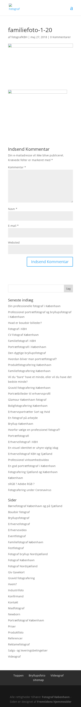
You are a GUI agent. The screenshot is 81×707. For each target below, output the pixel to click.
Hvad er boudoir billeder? (25, 323)
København (15, 478)
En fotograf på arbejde (23, 418)
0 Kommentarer (60, 37)
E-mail (13, 226)
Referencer (15, 638)
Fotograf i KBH (17, 329)
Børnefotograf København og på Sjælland (35, 506)
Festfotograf (16, 548)
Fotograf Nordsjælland (23, 566)
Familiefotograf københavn (25, 542)
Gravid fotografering (21, 578)
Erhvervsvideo (17, 530)
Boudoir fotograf (19, 512)
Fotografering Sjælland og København (33, 472)
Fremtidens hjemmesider (54, 701)
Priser (12, 626)
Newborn (14, 614)
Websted (14, 242)
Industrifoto (16, 590)
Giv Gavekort (16, 572)
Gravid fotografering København (29, 388)
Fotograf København (21, 560)
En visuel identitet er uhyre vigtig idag (33, 448)
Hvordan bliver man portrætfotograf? (32, 359)
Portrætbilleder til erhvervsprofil (29, 393)
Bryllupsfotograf (18, 518)
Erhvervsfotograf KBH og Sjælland (30, 454)
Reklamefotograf (19, 644)
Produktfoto (15, 632)
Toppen (18, 675)
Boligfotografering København (28, 406)
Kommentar (17, 167)
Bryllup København (20, 424)
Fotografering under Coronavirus (29, 490)
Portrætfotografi (18, 436)
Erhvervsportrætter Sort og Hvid (29, 412)
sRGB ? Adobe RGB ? (21, 484)
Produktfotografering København (29, 365)
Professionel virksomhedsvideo (28, 460)
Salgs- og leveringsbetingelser (28, 650)
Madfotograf (16, 608)
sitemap (38, 680)
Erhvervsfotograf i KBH (23, 442)
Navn (12, 209)
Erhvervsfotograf (19, 524)
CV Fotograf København (23, 335)
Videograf (14, 656)
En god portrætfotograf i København (32, 466)
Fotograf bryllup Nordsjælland (28, 554)
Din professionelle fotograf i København (34, 306)
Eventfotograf (17, 536)
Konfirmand (16, 596)
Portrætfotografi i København (27, 347)
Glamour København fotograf (27, 399)
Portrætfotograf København (26, 620)
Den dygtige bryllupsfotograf (27, 353)
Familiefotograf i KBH (22, 341)
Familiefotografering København (29, 371)
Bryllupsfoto (37, 675)
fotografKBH (19, 37)
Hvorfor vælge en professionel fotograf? (34, 430)
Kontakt (13, 602)
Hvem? (12, 584)
